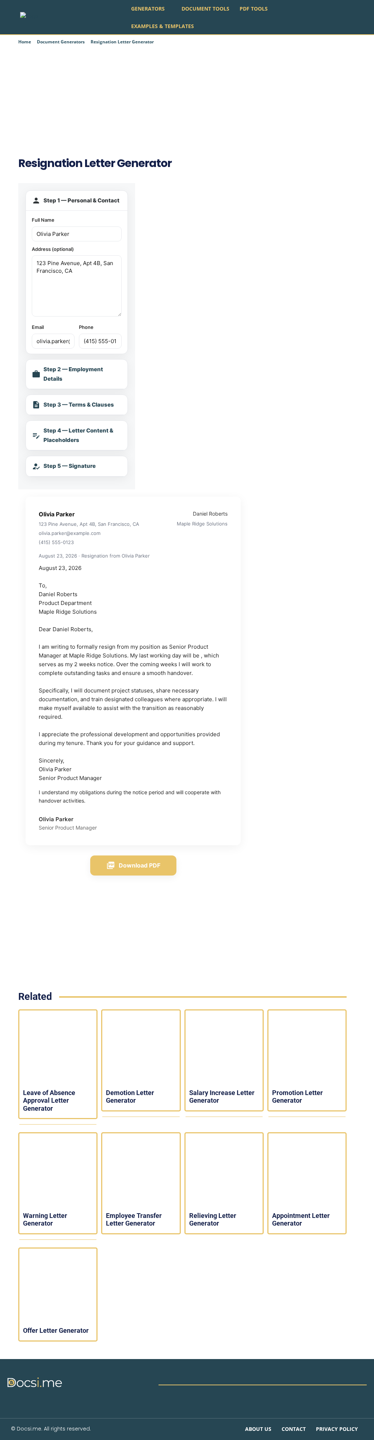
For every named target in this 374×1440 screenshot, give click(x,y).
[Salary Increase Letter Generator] (224, 1049)
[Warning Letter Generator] (58, 1172)
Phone (86, 327)
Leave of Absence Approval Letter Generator (49, 1100)
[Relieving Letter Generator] (224, 1172)
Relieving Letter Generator (212, 1219)
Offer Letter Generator (56, 1330)
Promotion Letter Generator (297, 1097)
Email (38, 327)
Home (24, 42)
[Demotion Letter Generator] (141, 1049)
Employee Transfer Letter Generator (134, 1219)
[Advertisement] (182, 100)
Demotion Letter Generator (130, 1097)
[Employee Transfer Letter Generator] (141, 1172)
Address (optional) (53, 249)
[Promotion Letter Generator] (307, 1049)
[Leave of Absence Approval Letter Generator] (58, 1049)
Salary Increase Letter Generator (222, 1097)
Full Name (43, 220)
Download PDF (133, 865)
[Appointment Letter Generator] (307, 1172)
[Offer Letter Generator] (58, 1287)
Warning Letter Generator (45, 1219)
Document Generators (61, 42)
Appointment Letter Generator (301, 1219)
